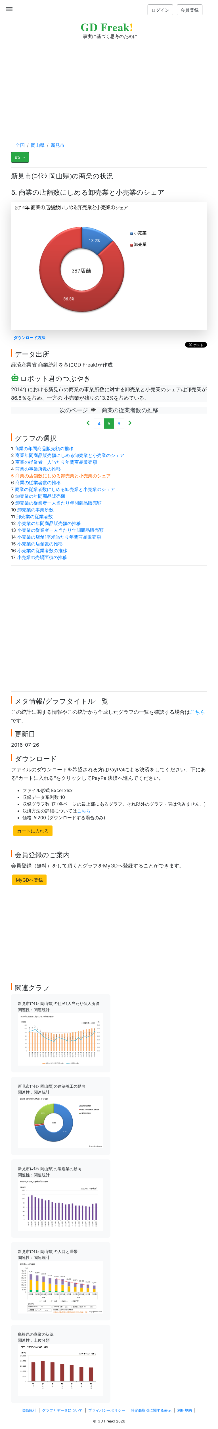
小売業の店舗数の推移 (40, 544)
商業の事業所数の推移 (38, 469)
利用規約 (184, 1410)
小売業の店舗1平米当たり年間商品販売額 (59, 537)
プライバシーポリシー (106, 1410)
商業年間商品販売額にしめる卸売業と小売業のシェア (69, 455)
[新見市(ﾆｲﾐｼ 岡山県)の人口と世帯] (60, 1287)
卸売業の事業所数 (35, 510)
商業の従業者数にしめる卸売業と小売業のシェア (65, 489)
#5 (18, 157)
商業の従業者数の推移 (38, 482)
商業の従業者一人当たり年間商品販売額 (56, 462)
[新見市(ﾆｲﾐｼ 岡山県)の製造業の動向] (60, 1204)
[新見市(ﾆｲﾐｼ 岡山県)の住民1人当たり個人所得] (60, 1039)
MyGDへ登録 (29, 880)
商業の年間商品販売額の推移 (44, 448)
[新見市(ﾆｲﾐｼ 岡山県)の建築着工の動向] (60, 1121)
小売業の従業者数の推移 (42, 550)
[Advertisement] (109, 85)
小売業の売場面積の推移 (42, 557)
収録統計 (29, 1410)
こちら (197, 712)
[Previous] (88, 423)
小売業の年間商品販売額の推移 (49, 523)
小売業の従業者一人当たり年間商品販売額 (60, 530)
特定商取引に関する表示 (151, 1410)
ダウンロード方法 (29, 337)
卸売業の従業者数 (34, 516)
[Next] (130, 423)
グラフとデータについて (62, 1410)
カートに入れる (33, 831)
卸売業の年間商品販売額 (40, 496)
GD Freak (107, 26)
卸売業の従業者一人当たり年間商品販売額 (58, 503)
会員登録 (190, 10)
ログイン (160, 10)
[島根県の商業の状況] (60, 1369)
